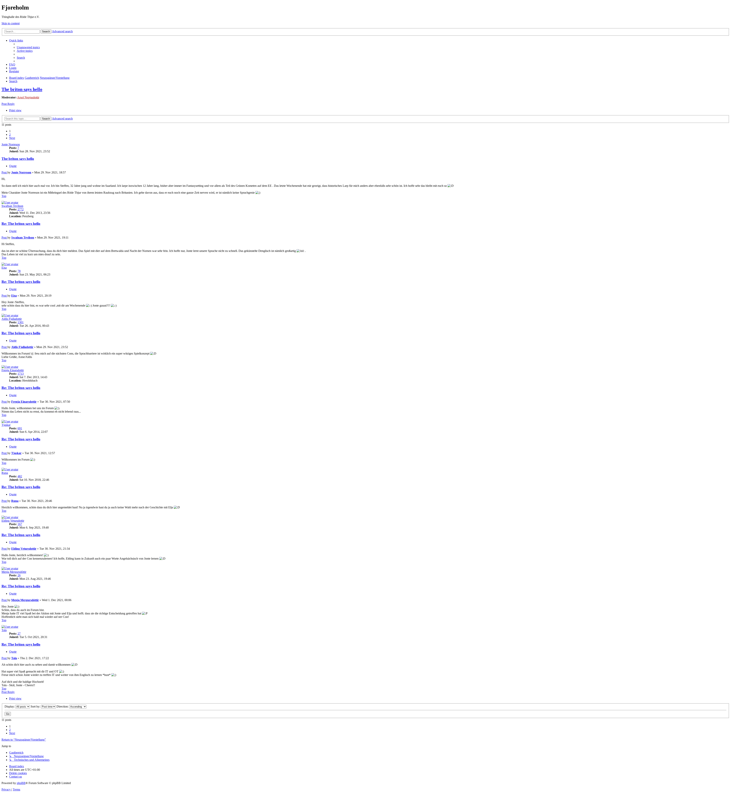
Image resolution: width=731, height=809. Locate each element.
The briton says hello (22, 89)
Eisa (4, 267)
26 (19, 575)
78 (19, 271)
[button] (12, 138)
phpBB (21, 783)
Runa (5, 472)
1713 (21, 373)
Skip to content (11, 23)
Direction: (63, 706)
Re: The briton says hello (21, 224)
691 (20, 428)
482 (20, 476)
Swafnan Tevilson (12, 206)
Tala (4, 630)
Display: (10, 706)
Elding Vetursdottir (13, 520)
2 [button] (10, 134)
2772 (21, 209)
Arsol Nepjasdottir (28, 97)
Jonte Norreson (11, 144)
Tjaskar (6, 424)
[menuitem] (28, 47)
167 (20, 524)
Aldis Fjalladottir (12, 318)
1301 (21, 322)
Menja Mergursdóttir (14, 571)
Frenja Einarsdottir (13, 370)
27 (19, 633)
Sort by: (36, 706)
